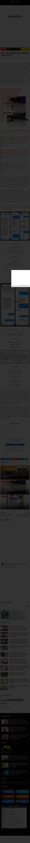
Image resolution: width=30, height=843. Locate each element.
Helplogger (26, 285)
